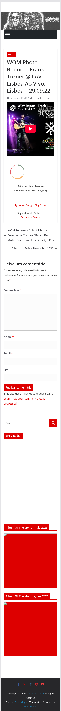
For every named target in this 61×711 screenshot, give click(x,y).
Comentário (12, 290)
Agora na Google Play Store (30, 205)
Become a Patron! (30, 217)
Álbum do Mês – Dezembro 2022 (32, 248)
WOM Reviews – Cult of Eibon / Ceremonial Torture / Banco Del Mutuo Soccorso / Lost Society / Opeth (32, 235)
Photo (11, 54)
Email (8, 353)
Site (6, 370)
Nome (9, 337)
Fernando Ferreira (41, 97)
